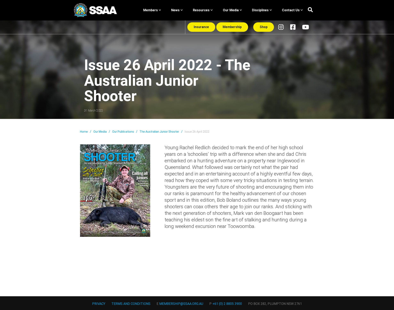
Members (150, 10)
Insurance (201, 27)
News (175, 10)
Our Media (231, 10)
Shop (264, 27)
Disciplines (260, 10)
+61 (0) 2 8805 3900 (227, 304)
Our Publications (123, 131)
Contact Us (291, 10)
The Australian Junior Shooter (159, 131)
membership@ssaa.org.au (181, 304)
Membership (232, 27)
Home (84, 131)
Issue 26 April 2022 (197, 131)
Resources (201, 10)
